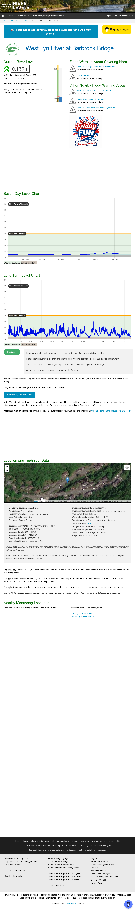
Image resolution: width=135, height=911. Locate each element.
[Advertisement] (67, 169)
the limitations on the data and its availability (111, 411)
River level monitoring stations (18, 858)
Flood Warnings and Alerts (102, 864)
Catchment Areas (12, 864)
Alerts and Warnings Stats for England (64, 873)
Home (4, 21)
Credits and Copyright (100, 873)
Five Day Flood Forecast (15, 870)
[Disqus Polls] (67, 659)
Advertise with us (98, 870)
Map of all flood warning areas (61, 864)
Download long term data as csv (19, 394)
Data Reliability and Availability (104, 877)
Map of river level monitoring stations (21, 861)
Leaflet (36, 501)
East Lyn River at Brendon (83, 613)
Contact (94, 867)
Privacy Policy (97, 883)
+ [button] (7, 466)
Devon (25, 21)
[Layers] (127, 467)
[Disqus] (67, 728)
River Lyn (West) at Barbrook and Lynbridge (96, 66)
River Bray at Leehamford (83, 616)
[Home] (3, 16)
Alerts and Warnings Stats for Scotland (65, 876)
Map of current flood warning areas (63, 867)
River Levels (21, 15)
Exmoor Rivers (83, 75)
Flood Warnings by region (59, 858)
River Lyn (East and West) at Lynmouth (94, 90)
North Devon (92, 523)
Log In (108, 15)
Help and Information (122, 15)
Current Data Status (56, 885)
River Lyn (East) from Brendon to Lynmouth (96, 107)
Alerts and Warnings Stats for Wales (63, 879)
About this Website (99, 861)
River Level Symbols (13, 876)
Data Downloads (98, 880)
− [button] (7, 470)
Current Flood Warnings (58, 861)
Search (10, 15)
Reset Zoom (12, 352)
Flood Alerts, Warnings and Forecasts (47, 15)
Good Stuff (71, 903)
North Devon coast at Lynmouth (91, 99)
